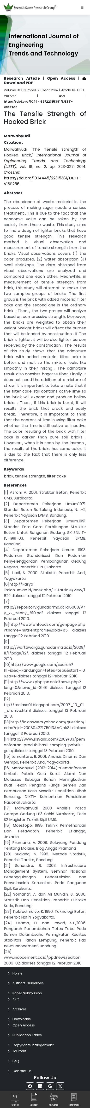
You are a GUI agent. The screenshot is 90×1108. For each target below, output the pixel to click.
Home (17, 973)
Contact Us (21, 1071)
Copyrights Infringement (33, 1045)
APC (15, 999)
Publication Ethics (27, 1035)
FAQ (15, 1061)
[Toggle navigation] (82, 7)
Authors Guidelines (28, 983)
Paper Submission (27, 993)
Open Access (23, 1025)
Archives (19, 1009)
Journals (19, 1051)
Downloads (21, 1019)
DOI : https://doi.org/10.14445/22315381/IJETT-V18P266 (45, 102)
